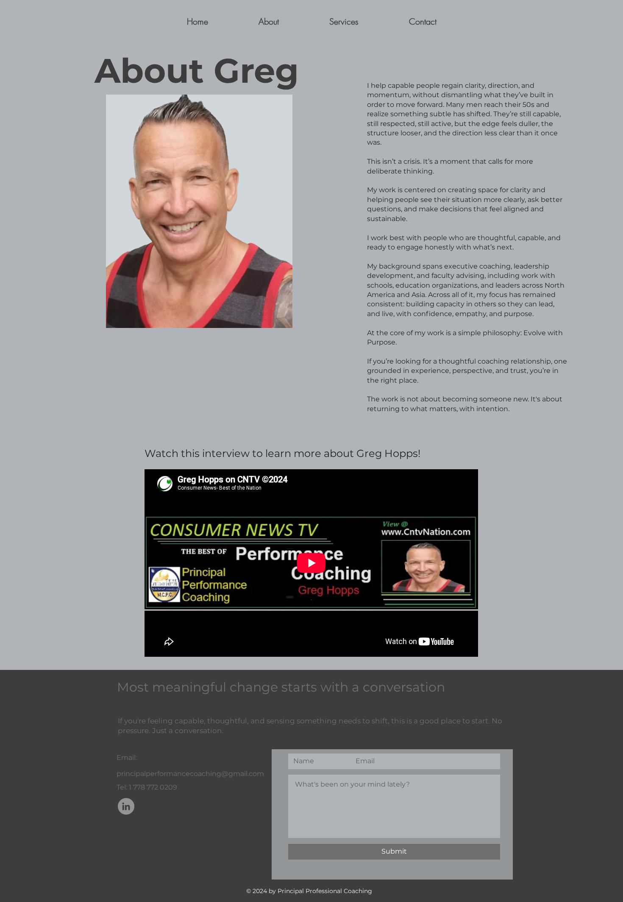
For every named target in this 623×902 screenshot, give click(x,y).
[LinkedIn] (126, 806)
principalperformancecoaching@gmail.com (190, 774)
